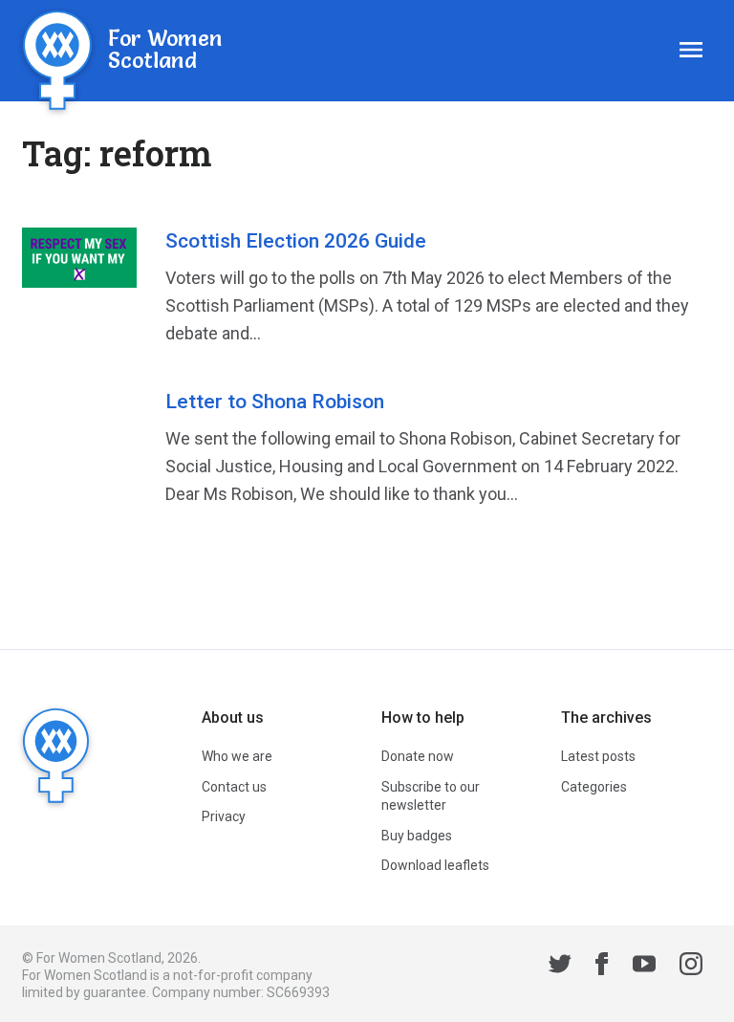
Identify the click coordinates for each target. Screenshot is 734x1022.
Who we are (237, 756)
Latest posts (598, 756)
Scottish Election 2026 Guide (295, 240)
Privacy (224, 816)
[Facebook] (602, 966)
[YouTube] (644, 966)
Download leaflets (435, 865)
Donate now (417, 756)
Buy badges (416, 835)
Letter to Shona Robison (274, 401)
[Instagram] (691, 966)
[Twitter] (560, 966)
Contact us (234, 786)
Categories (594, 786)
